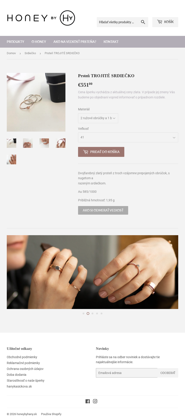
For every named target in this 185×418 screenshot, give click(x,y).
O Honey (39, 42)
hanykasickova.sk (19, 386)
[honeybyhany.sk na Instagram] (95, 402)
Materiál (84, 109)
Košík (169, 22)
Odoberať (167, 373)
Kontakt (111, 42)
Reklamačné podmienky (23, 363)
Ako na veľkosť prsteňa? (74, 42)
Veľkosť (83, 128)
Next (171, 272)
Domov (11, 53)
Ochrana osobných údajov (25, 369)
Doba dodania (16, 374)
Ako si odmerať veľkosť (103, 210)
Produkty (15, 42)
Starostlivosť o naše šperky (25, 380)
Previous (14, 272)
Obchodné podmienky (22, 357)
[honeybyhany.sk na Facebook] (87, 402)
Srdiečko (30, 53)
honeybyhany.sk (27, 414)
